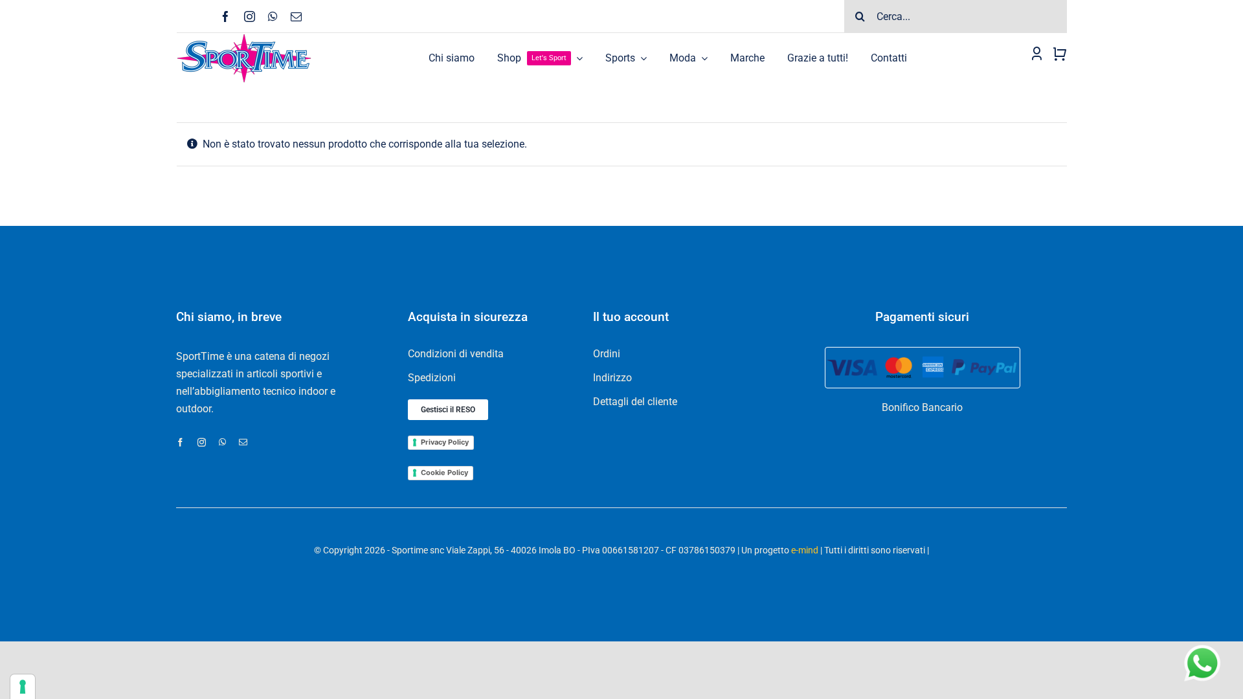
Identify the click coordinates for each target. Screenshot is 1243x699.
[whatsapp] (273, 16)
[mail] (296, 16)
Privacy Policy (445, 442)
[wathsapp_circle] (1201, 645)
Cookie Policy (444, 472)
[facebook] (225, 16)
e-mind (804, 550)
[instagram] (249, 16)
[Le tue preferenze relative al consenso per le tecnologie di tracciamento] (22, 686)
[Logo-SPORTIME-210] (244, 38)
